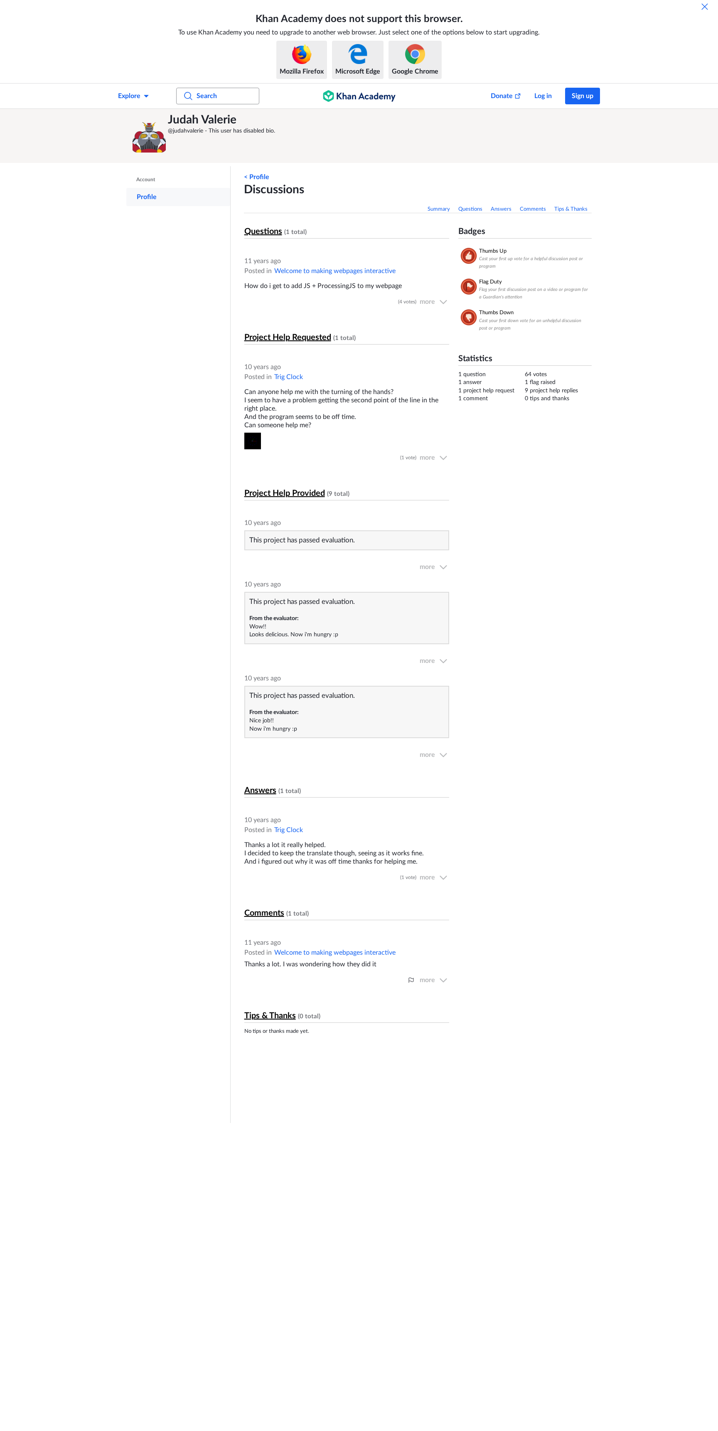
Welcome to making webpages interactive (335, 271)
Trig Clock (288, 377)
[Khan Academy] (359, 96)
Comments (533, 209)
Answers (501, 209)
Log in (543, 96)
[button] (149, 136)
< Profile (256, 177)
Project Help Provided (284, 493)
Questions (470, 209)
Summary (439, 209)
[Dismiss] (704, 6)
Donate (502, 96)
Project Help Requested (287, 337)
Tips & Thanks (571, 209)
